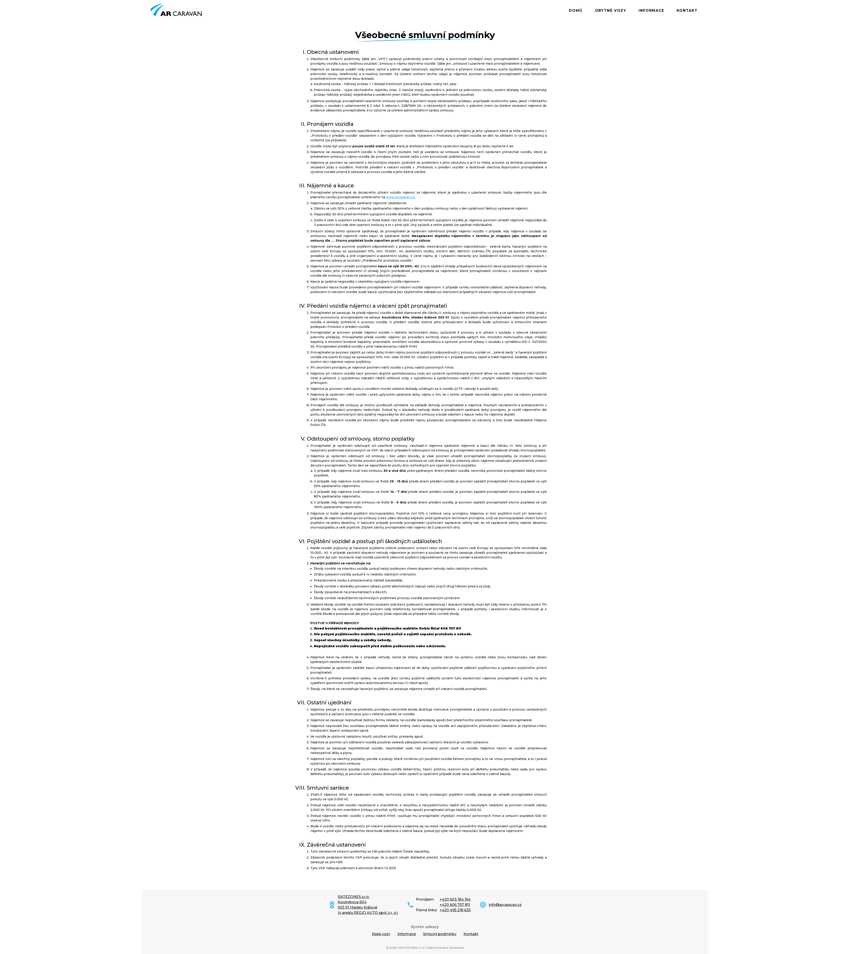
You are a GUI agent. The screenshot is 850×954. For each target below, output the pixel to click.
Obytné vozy (610, 10)
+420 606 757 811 (455, 905)
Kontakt (687, 10)
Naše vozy (381, 934)
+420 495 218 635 (455, 910)
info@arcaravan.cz (505, 905)
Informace (651, 10)
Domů (575, 10)
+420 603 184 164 (455, 899)
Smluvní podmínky (439, 934)
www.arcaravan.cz (400, 197)
